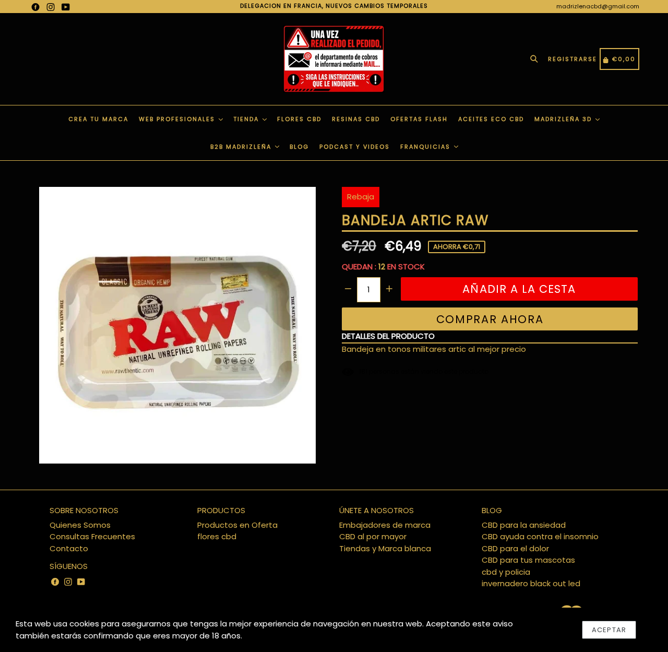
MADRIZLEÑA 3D (564, 119)
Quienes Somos (80, 524)
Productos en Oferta (237, 524)
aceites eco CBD (491, 119)
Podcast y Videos (354, 147)
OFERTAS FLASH (419, 119)
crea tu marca (98, 119)
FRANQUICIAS (426, 147)
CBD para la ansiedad (524, 524)
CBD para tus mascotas (528, 559)
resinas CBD (356, 119)
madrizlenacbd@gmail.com (597, 6)
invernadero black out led (531, 583)
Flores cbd (299, 119)
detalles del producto (388, 335)
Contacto (69, 548)
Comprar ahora (490, 319)
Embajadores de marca (385, 524)
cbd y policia (506, 571)
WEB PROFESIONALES (178, 119)
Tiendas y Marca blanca (385, 548)
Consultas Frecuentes (92, 536)
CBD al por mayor (373, 536)
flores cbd (216, 536)
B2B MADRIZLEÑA (242, 147)
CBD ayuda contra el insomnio (540, 536)
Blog (299, 147)
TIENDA (247, 119)
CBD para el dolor (515, 548)
